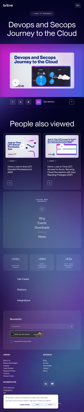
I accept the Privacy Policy (22, 341)
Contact (6, 373)
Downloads (47, 366)
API (4, 393)
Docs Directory (8, 388)
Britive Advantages (10, 363)
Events (45, 363)
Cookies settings (25, 404)
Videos (45, 368)
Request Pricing (9, 371)
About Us (6, 360)
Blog (45, 360)
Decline (50, 404)
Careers (6, 366)
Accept (37, 404)
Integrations (7, 390)
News (45, 371)
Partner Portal (8, 376)
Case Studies (8, 368)
